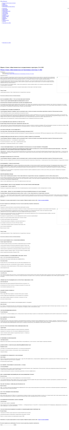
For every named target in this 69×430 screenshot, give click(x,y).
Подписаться (4, 4)
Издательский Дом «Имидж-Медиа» (8, 6)
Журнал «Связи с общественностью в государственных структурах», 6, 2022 (21, 69)
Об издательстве (5, 13)
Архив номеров (5, 9)
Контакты (4, 21)
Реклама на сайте (5, 16)
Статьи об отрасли (5, 20)
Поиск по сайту (5, 5)
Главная (3, 3)
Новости (3, 19)
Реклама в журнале (5, 15)
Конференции (4, 18)
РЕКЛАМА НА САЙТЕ (6, 22)
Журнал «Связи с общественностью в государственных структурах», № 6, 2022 (20, 73)
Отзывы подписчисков (6, 11)
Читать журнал (5, 10)
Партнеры (4, 17)
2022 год (12, 72)
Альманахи (4, 14)
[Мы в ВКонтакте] (3, 1)
